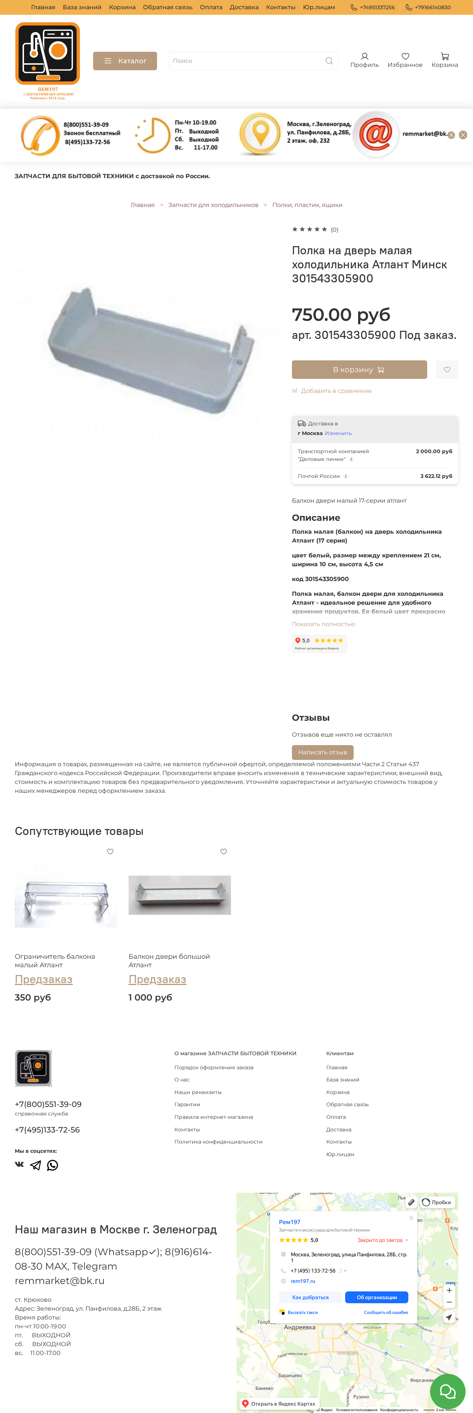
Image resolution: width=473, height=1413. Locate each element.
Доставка (244, 7)
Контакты (281, 7)
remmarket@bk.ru (60, 1281)
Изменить (338, 433)
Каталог (132, 61)
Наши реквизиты (198, 1092)
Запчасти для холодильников (214, 204)
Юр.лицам (319, 7)
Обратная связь (168, 7)
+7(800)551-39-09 (48, 1104)
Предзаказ (44, 978)
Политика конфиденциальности (218, 1141)
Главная (43, 7)
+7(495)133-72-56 (47, 1129)
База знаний (82, 7)
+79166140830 (433, 7)
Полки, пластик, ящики (307, 204)
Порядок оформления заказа (213, 1067)
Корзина (122, 7)
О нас (182, 1079)
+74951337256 (377, 7)
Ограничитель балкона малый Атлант (55, 960)
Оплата (211, 7)
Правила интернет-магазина (213, 1117)
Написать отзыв (322, 752)
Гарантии (187, 1104)
